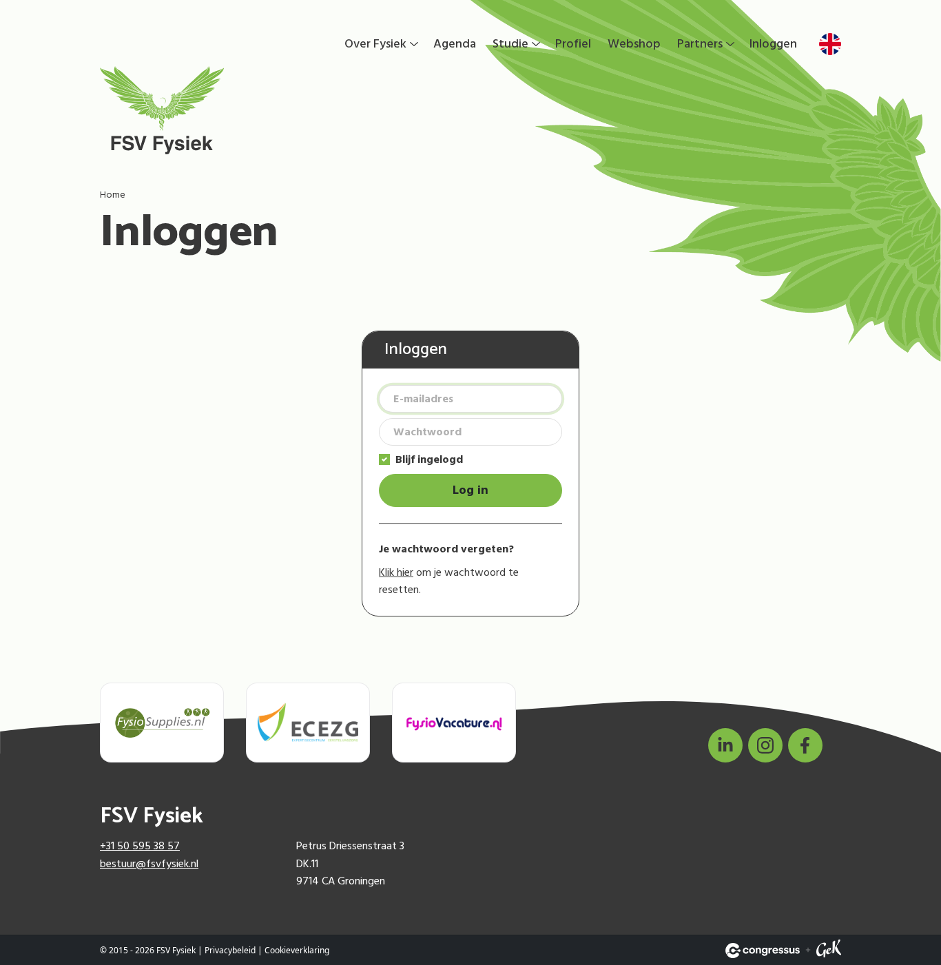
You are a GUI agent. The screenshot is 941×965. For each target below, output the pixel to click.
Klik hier (396, 572)
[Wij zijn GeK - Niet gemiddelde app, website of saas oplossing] (828, 950)
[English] (830, 44)
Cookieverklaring (297, 950)
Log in (470, 490)
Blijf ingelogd (429, 459)
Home (112, 195)
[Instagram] (765, 745)
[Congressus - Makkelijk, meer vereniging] (762, 950)
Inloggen (773, 43)
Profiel (573, 43)
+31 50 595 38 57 (140, 845)
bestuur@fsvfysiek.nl (149, 863)
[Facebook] (805, 745)
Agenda (454, 43)
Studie (510, 43)
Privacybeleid (230, 950)
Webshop (634, 43)
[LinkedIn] (725, 745)
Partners (700, 43)
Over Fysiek (375, 43)
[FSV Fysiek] (241, 110)
